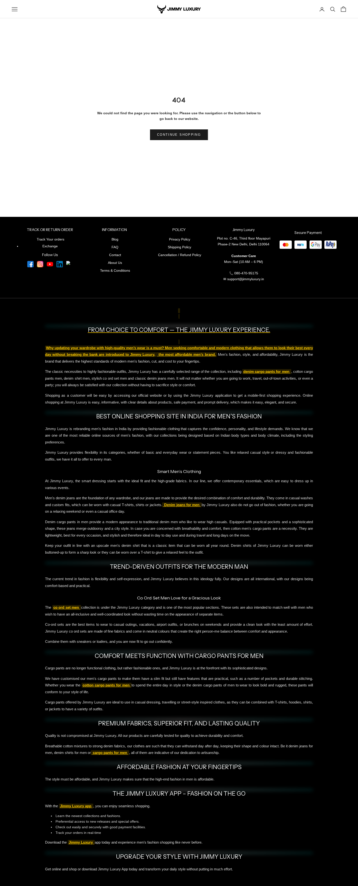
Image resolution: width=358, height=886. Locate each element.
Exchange (50, 246)
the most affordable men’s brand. (186, 354)
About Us (115, 263)
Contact (115, 255)
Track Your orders (50, 239)
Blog (115, 239)
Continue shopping (179, 134)
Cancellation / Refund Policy (179, 255)
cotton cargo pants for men (107, 685)
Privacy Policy (179, 239)
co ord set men (66, 607)
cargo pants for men (110, 753)
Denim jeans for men (182, 505)
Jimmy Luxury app (76, 806)
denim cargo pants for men (266, 372)
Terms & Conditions (115, 270)
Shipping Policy (179, 247)
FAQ (115, 247)
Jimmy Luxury (81, 842)
